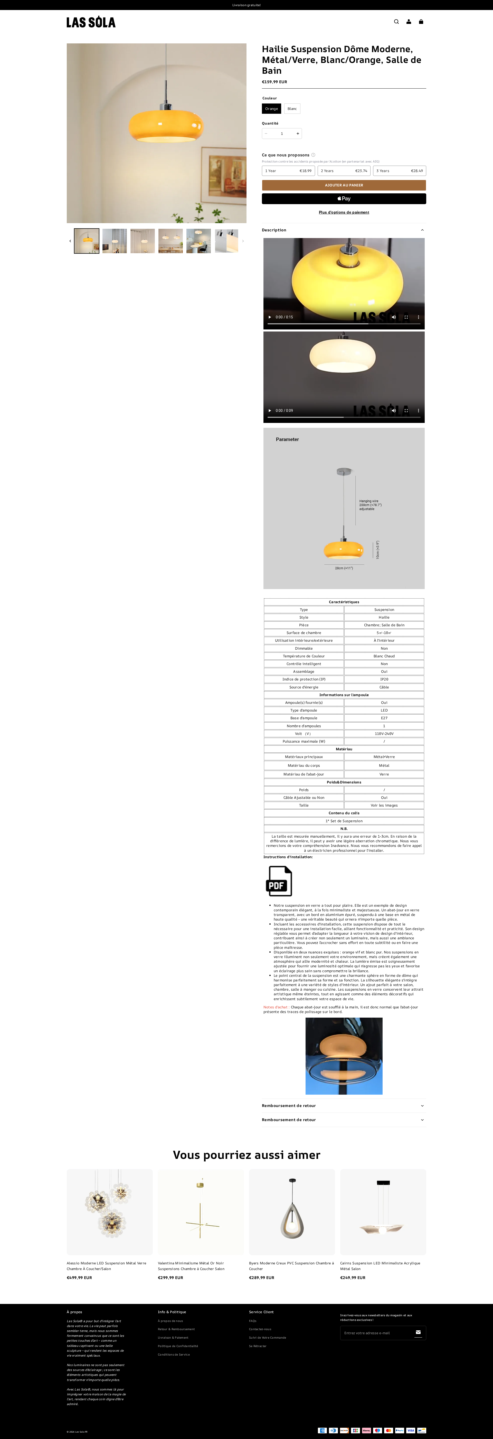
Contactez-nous (260, 1329)
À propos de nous (170, 1321)
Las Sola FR (81, 1431)
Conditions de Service (174, 1354)
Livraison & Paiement (173, 1337)
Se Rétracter (258, 1346)
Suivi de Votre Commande (267, 1337)
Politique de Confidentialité (178, 1346)
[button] (396, 21)
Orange (271, 108)
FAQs (252, 1321)
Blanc (292, 108)
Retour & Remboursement (176, 1329)
